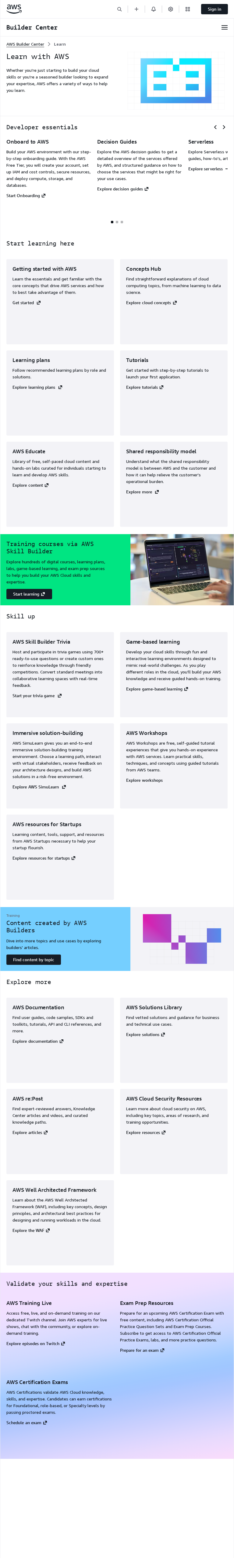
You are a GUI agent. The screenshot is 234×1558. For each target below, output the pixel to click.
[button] (119, 9)
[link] (60, 44)
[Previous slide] (215, 127)
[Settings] (170, 9)
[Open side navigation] (224, 27)
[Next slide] (224, 127)
